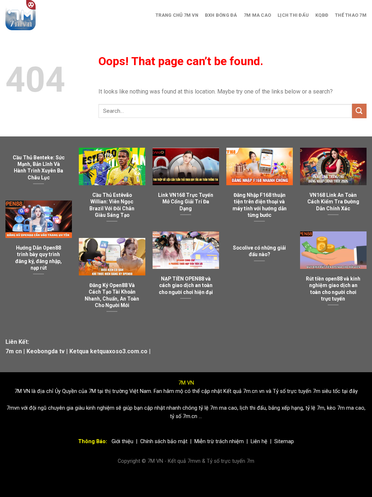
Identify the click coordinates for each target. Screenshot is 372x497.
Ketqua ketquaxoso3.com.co (108, 351)
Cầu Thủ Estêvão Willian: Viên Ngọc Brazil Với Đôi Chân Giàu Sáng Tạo (111, 205)
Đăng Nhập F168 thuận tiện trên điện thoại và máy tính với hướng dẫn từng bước (259, 205)
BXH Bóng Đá (221, 15)
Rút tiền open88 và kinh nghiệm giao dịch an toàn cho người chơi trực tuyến (333, 288)
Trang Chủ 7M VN (176, 15)
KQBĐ (321, 15)
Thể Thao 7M (351, 15)
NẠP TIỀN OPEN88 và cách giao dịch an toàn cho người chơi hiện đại (186, 285)
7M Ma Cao (257, 15)
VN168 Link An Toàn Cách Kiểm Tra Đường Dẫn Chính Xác (333, 201)
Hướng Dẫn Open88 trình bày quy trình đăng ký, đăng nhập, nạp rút (38, 257)
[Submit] (359, 111)
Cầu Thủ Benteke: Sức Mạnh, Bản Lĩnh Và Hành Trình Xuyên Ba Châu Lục (39, 167)
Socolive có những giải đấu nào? (259, 251)
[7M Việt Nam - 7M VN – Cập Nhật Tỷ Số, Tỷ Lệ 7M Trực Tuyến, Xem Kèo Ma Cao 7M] (37, 15)
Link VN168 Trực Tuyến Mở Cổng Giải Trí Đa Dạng (185, 201)
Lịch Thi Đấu (293, 15)
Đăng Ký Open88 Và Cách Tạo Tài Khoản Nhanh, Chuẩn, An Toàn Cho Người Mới (112, 295)
